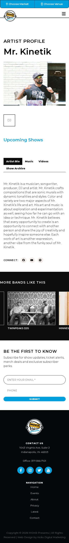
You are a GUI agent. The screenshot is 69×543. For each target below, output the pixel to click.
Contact (34, 517)
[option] (29, 312)
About (34, 499)
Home (34, 487)
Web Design (25, 537)
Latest (34, 511)
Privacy (34, 505)
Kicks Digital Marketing (51, 537)
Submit (34, 399)
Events (34, 493)
